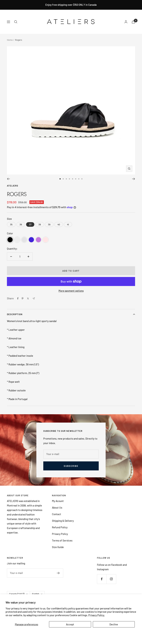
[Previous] (8, 179)
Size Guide (58, 547)
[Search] (15, 21)
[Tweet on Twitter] (27, 298)
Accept (70, 624)
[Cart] (133, 21)
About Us (57, 507)
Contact (56, 514)
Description (15, 314)
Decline (113, 624)
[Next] (133, 179)
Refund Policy (60, 527)
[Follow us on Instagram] (111, 579)
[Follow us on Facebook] (101, 579)
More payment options (71, 290)
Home (10, 39)
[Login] (125, 21)
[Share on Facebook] (18, 298)
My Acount (58, 500)
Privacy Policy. (96, 615)
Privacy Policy (60, 533)
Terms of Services (62, 540)
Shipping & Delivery (63, 520)
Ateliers (12, 185)
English (35, 593)
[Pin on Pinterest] (22, 298)
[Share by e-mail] (34, 298)
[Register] (58, 573)
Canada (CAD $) (16, 593)
